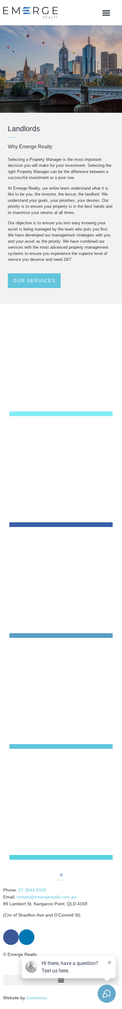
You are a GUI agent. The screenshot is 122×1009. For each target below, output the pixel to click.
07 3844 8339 (32, 889)
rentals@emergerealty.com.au (46, 896)
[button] (106, 12)
